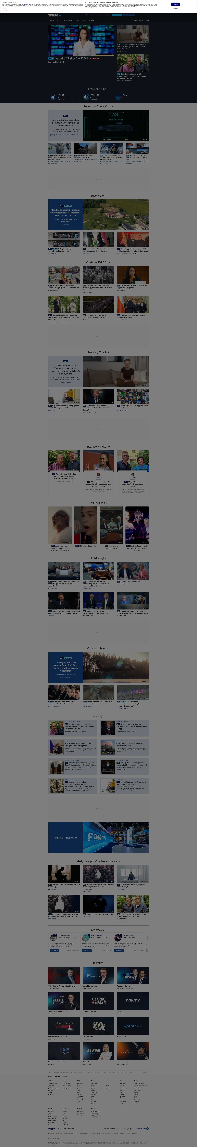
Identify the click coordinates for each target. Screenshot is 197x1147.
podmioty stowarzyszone (26, 4)
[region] (98, 6)
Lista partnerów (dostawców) (90, 7)
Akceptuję (175, 4)
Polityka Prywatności (7, 10)
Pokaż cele (175, 8)
